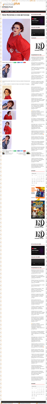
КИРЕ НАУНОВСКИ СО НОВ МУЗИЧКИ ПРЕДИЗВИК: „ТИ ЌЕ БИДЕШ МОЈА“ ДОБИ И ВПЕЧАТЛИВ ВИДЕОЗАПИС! (37, 63)
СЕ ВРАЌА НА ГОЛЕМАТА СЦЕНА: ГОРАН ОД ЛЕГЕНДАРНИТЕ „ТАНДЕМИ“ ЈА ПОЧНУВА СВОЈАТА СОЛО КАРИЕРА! (37, 94)
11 (43, 178)
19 (32, 181)
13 (34, 179)
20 (34, 181)
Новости (11, 11)
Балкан (16, 11)
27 (34, 395)
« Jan (32, 185)
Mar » (34, 185)
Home (3, 11)
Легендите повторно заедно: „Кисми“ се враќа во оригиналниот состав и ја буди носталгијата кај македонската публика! (37, 137)
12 (32, 179)
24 (41, 181)
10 (41, 178)
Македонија (7, 11)
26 (32, 395)
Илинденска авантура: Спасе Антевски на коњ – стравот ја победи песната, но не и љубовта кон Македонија (37, 68)
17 (41, 179)
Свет (19, 11)
